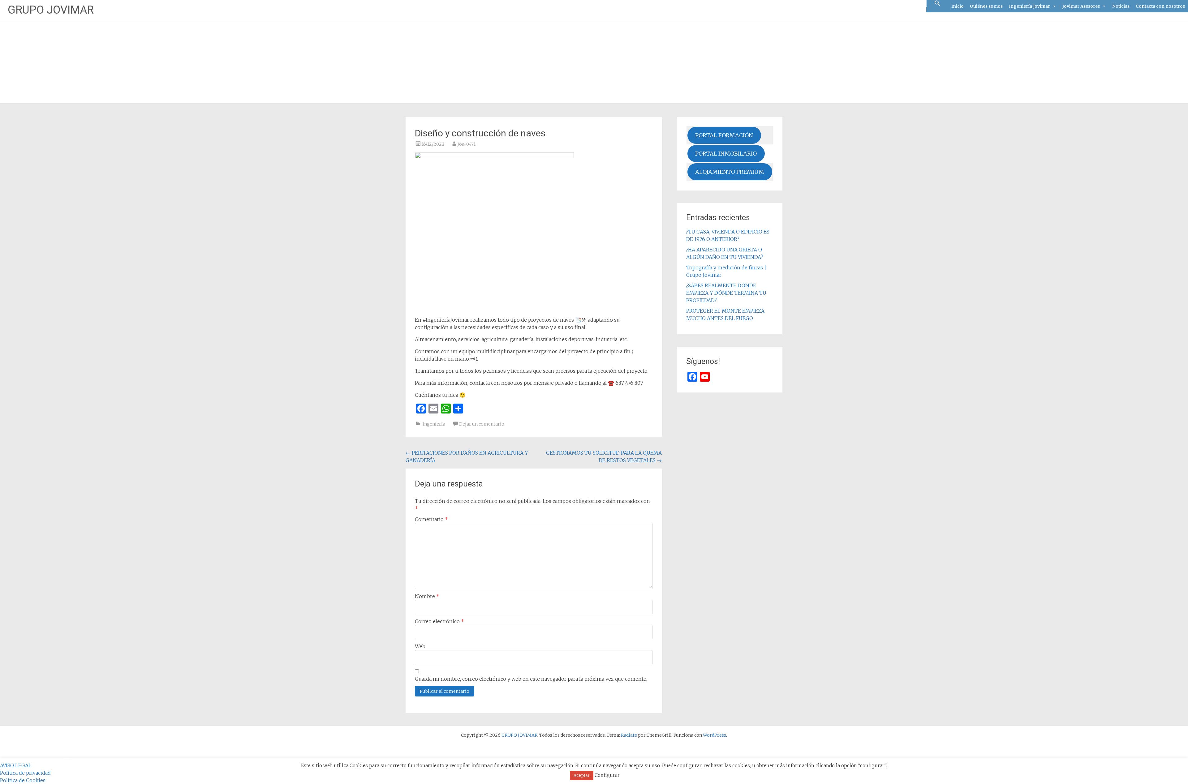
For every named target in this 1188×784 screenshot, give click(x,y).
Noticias (1121, 6)
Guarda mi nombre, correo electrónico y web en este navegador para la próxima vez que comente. (531, 679)
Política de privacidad (25, 773)
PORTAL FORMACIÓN (724, 135)
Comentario (431, 519)
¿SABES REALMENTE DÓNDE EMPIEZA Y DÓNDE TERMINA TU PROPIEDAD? (726, 292)
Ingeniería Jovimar (1029, 6)
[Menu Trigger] (67, 757)
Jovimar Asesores (1081, 6)
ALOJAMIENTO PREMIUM (729, 171)
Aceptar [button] (582, 775)
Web (420, 646)
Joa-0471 (467, 144)
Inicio (957, 6)
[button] (937, 3)
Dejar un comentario (481, 424)
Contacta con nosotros (1160, 6)
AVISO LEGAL (16, 765)
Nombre (427, 596)
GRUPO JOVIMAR (51, 9)
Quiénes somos (986, 6)
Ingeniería (434, 424)
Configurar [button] (607, 775)
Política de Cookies (22, 780)
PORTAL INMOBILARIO (726, 153)
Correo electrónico (439, 621)
